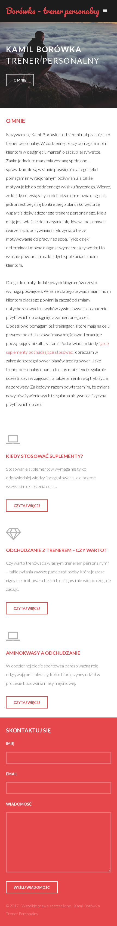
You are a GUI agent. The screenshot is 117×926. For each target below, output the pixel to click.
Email (12, 774)
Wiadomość (19, 804)
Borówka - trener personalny (52, 10)
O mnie (20, 80)
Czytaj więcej (27, 506)
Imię (10, 743)
